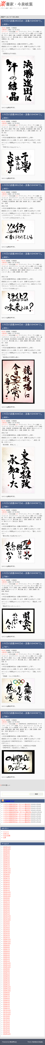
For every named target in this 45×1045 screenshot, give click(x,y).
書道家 (39, 35)
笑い (9, 39)
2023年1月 (6, 890)
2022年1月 (6, 914)
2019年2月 (6, 983)
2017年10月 (7, 1014)
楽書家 (30, 37)
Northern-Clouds (37, 1042)
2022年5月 (6, 906)
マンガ (30, 727)
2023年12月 (7, 868)
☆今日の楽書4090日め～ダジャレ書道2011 (17, 822)
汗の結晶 (35, 37)
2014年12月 (7, 1034)
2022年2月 (6, 912)
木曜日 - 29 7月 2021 (13, 194)
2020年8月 (6, 947)
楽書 (25, 37)
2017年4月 (6, 1026)
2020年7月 (6, 949)
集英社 (22, 731)
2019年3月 (6, 981)
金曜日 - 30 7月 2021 (13, 123)
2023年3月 (6, 886)
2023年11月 (7, 870)
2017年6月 (6, 1022)
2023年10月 (7, 872)
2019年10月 (7, 967)
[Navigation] (2, 12)
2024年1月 (6, 866)
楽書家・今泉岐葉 (16, 4)
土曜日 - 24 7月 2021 (13, 582)
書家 (31, 35)
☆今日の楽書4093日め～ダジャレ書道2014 (17, 816)
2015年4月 (6, 1032)
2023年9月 (6, 874)
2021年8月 (6, 924)
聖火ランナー (8, 521)
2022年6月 (6, 904)
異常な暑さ (32, 341)
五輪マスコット (28, 268)
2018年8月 (6, 994)
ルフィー (35, 727)
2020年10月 (7, 943)
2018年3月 (6, 1004)
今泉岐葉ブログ (9, 801)
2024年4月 (6, 861)
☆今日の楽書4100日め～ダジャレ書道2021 (17, 804)
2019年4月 (6, 979)
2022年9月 (6, 898)
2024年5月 (6, 859)
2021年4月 (6, 931)
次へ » (8, 785)
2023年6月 (6, 880)
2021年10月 (7, 920)
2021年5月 (6, 929)
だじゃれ (21, 33)
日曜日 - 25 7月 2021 (13, 512)
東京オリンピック (7, 37)
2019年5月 (6, 977)
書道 (35, 35)
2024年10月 (7, 849)
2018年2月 (6, 1006)
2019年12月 (7, 963)
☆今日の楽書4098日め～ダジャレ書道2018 (17, 808)
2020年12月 (7, 939)
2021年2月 (6, 935)
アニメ (21, 725)
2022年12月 (7, 892)
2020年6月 (6, 951)
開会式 (21, 521)
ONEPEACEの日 (32, 724)
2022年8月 (6, 900)
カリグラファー (13, 33)
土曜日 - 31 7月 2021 (13, 30)
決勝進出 (4, 39)
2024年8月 (6, 853)
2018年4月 (6, 1002)
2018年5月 (6, 1000)
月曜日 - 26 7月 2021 (13, 423)
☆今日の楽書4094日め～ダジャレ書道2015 (17, 814)
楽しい (21, 37)
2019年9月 (6, 969)
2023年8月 (6, 876)
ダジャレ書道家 (30, 337)
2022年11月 (7, 894)
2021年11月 (7, 918)
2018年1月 (6, 1008)
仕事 (4, 837)
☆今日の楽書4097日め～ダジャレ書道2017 (17, 810)
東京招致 (11, 430)
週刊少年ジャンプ (14, 731)
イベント (6, 831)
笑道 (12, 39)
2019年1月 (6, 985)
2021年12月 (7, 916)
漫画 (39, 729)
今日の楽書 (12, 31)
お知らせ (6, 833)
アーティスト (23, 31)
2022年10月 (7, 896)
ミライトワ (16, 268)
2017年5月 (6, 1024)
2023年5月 (6, 882)
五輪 (14, 35)
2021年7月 (6, 925)
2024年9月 (6, 851)
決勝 (40, 37)
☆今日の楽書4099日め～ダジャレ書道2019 (17, 806)
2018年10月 (7, 990)
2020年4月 (6, 955)
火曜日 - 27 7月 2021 (13, 333)
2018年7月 (6, 996)
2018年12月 (7, 986)
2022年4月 (6, 908)
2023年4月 (6, 884)
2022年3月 (6, 910)
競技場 (38, 341)
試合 (5, 132)
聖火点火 (15, 521)
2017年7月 (6, 1020)
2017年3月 (6, 1028)
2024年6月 (6, 857)
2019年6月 (6, 975)
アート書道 (36, 31)
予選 (14, 129)
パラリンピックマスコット (31, 199)
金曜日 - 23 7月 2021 (13, 652)
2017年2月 (6, 1030)
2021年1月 (6, 937)
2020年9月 (6, 945)
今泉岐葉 (19, 35)
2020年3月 (6, 957)
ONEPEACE (22, 724)
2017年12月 (7, 1010)
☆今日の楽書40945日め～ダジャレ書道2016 (17, 812)
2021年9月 (6, 922)
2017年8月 (6, 1018)
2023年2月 (6, 888)
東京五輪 (15, 37)
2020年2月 (6, 959)
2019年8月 (6, 971)
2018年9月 (6, 992)
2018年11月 (7, 988)
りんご (15, 658)
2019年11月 (7, 965)
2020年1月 (6, 961)
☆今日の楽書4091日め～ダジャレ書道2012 (17, 820)
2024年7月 (6, 855)
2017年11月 (7, 1012)
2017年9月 (6, 1016)
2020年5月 (6, 953)
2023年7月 (6, 878)
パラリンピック (17, 199)
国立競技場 (13, 339)
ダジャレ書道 (29, 33)
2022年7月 (6, 902)
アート (30, 31)
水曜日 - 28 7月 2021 (13, 262)
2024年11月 (7, 847)
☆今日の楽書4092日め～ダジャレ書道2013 (17, 818)
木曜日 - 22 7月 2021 (13, 722)
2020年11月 (7, 941)
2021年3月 (6, 933)
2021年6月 (6, 927)
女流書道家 (25, 35)
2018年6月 (6, 998)
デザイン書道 (8, 35)
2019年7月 (6, 973)
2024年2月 (6, 864)
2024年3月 (6, 863)
